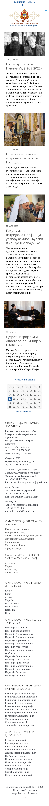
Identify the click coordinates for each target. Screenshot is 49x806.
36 (22, 402)
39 (35, 402)
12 (22, 390)
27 (18, 398)
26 (14, 398)
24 (39, 394)
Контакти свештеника (17, 529)
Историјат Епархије (15, 532)
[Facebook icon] (22, 5)
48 (39, 406)
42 (14, 406)
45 (26, 406)
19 (18, 394)
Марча (8, 566)
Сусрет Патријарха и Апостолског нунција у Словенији (23, 341)
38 (31, 402)
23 (35, 394)
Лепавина (10, 563)
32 (39, 398)
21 (26, 394)
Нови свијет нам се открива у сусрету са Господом (22, 158)
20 (22, 394)
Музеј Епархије (13, 548)
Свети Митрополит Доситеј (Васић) (24, 535)
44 (22, 406)
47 (35, 406)
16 (39, 390)
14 (31, 390)
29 (26, 398)
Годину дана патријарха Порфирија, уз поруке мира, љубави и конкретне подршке (24, 236)
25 (10, 398)
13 (26, 390)
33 (10, 402)
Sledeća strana (23, 411)
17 (10, 394)
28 (22, 398)
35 (18, 402)
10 (14, 390)
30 (31, 398)
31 (35, 398)
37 (26, 402)
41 (10, 406)
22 (31, 394)
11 (18, 390)
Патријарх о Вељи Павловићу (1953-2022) (24, 66)
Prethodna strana (26, 379)
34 (14, 402)
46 (31, 406)
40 (39, 402)
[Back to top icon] (44, 801)
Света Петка (11, 572)
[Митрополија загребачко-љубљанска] (24, 18)
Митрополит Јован (15, 545)
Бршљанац (11, 569)
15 (35, 390)
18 (14, 394)
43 (18, 406)
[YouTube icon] (25, 5)
